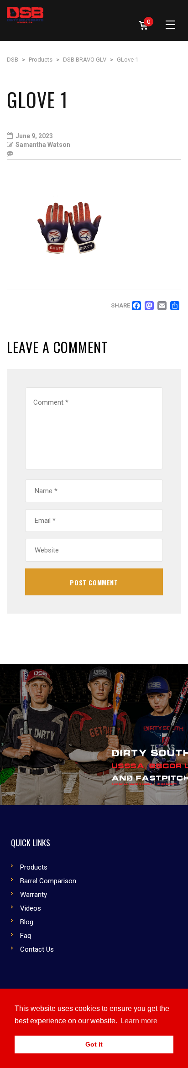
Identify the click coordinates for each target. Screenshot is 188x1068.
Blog (26, 922)
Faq (25, 936)
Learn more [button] (138, 1021)
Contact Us (37, 949)
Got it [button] (94, 1044)
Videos (30, 908)
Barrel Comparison (48, 881)
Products (33, 867)
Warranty (33, 895)
